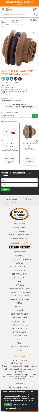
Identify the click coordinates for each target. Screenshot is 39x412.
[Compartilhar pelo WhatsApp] (3, 79)
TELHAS (19, 343)
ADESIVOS (19, 263)
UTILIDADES (19, 350)
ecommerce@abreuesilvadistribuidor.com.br (20, 366)
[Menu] (3, 9)
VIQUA (10, 98)
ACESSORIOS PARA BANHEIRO (19, 259)
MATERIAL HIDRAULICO (19, 325)
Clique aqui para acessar (20, 387)
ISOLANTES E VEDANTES (20, 314)
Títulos (29, 199)
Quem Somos (19, 231)
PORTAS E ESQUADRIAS (19, 336)
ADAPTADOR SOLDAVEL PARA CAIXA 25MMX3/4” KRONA (29, 143)
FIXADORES (19, 307)
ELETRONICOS (19, 278)
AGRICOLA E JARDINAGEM (19, 267)
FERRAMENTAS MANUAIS (19, 299)
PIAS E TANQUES (19, 332)
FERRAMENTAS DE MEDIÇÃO (19, 292)
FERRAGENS (19, 285)
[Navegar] (2, 141)
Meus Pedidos (12, 199)
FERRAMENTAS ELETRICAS (19, 296)
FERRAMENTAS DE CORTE (19, 289)
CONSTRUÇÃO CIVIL (19, 274)
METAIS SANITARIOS (19, 329)
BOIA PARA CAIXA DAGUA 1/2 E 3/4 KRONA (9, 142)
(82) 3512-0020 (22, 363)
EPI (19, 281)
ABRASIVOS (19, 256)
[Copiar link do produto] (20, 79)
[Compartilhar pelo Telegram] (7, 79)
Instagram (21, 372)
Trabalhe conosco (19, 227)
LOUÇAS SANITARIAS (19, 318)
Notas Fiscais (12, 203)
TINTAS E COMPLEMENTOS (20, 347)
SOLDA (19, 339)
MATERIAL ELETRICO (19, 321)
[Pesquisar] (35, 14)
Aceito (8, 404)
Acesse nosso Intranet (19, 238)
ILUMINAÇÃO (19, 310)
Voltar (34, 20)
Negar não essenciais (21, 404)
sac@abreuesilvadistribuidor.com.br (20, 369)
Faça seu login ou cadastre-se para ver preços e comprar (19, 106)
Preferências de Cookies (12, 408)
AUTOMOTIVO (19, 270)
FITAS (19, 303)
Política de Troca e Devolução (19, 235)
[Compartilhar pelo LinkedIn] (11, 79)
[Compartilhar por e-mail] (16, 79)
